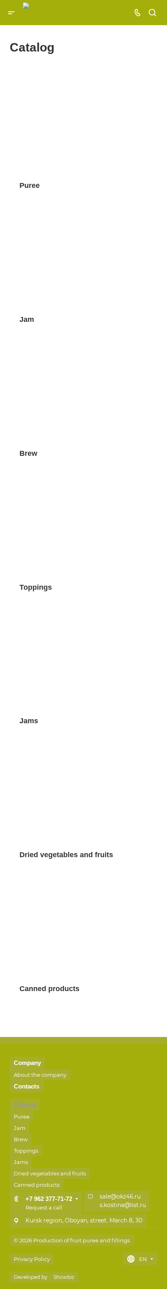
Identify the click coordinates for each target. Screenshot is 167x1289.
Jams (21, 1162)
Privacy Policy (32, 1259)
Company (27, 1062)
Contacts (26, 1086)
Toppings (26, 1150)
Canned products (37, 1184)
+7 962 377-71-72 (49, 1198)
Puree (22, 1116)
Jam (20, 1128)
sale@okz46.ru (120, 1196)
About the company (40, 1074)
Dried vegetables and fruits (50, 1173)
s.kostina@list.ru (123, 1205)
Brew (21, 1139)
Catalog (25, 1104)
